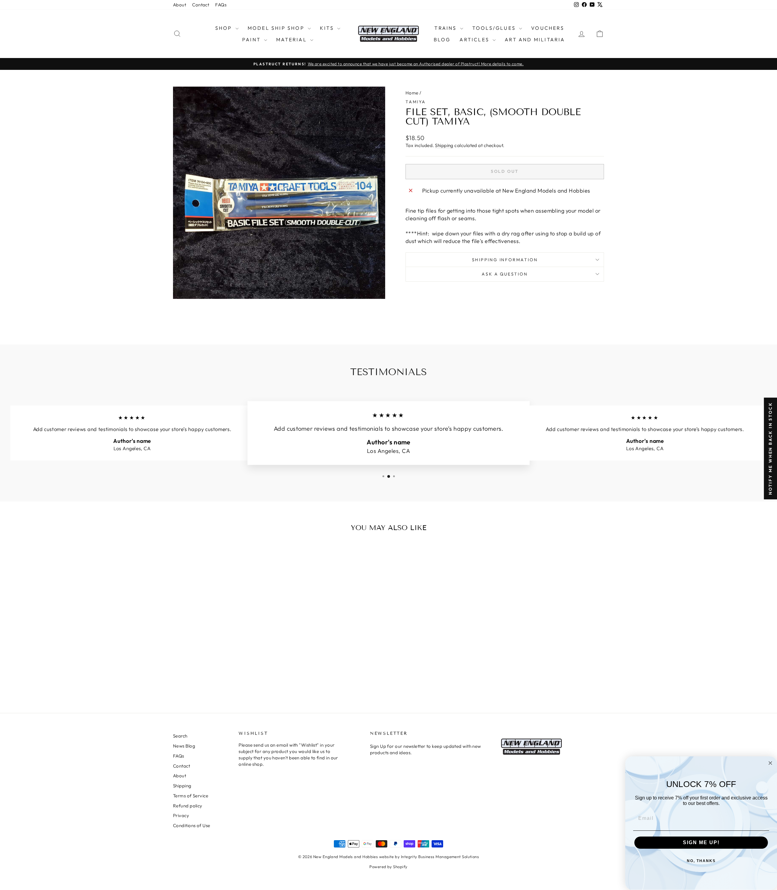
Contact (200, 5)
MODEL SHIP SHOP (277, 28)
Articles (475, 39)
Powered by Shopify (388, 866)
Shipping (444, 145)
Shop (224, 28)
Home (412, 93)
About (179, 5)
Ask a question (505, 274)
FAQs (220, 5)
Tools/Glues (494, 28)
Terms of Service (190, 796)
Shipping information (505, 259)
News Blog (184, 746)
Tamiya (415, 101)
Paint (252, 39)
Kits (328, 28)
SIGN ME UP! (701, 842)
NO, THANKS (701, 861)
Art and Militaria (535, 39)
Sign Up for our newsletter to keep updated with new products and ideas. (425, 749)
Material (292, 39)
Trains (446, 28)
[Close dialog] (770, 763)
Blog (442, 39)
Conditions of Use (191, 825)
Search (180, 736)
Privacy (181, 815)
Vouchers (547, 28)
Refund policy (187, 806)
